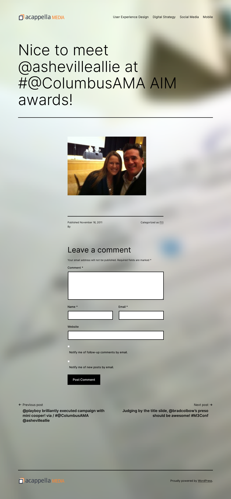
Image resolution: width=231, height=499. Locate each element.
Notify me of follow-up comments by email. (98, 352)
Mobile (208, 17)
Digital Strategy (164, 17)
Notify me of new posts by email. (91, 367)
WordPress (205, 480)
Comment (75, 267)
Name (73, 306)
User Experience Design (131, 17)
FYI (161, 222)
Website (73, 326)
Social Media (189, 17)
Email (123, 306)
